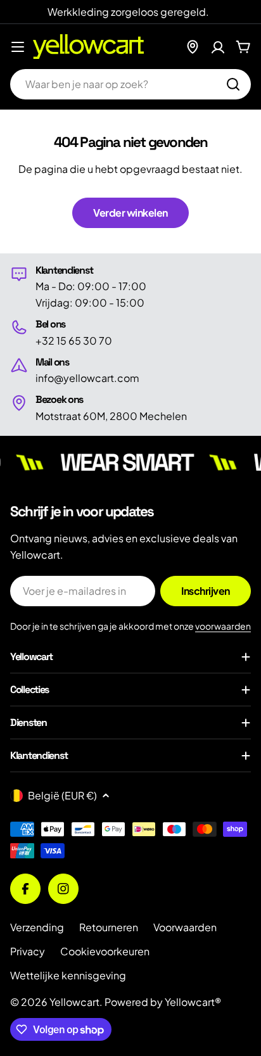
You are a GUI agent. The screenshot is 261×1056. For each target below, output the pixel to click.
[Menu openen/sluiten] (17, 46)
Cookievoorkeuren (105, 951)
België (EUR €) (62, 795)
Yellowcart (74, 1001)
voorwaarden (223, 626)
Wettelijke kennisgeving (68, 975)
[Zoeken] (233, 84)
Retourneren (108, 927)
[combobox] (130, 84)
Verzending (37, 927)
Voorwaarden (185, 927)
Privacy (27, 951)
